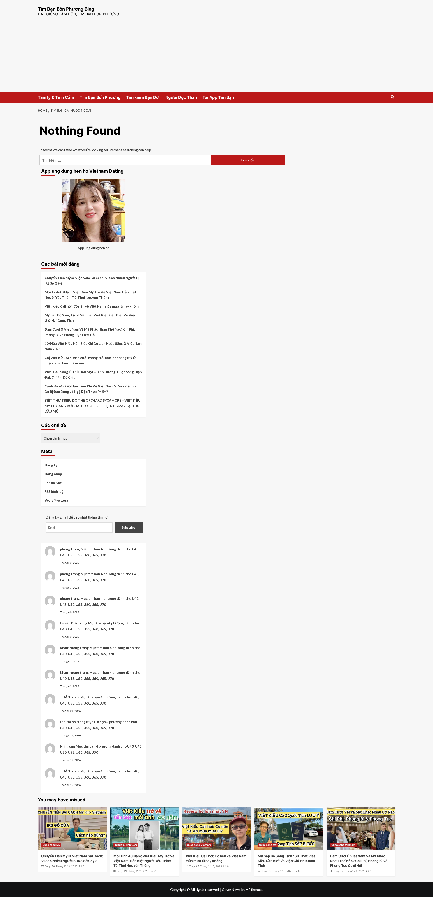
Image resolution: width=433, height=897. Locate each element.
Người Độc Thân (181, 97)
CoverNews (231, 889)
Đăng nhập (53, 474)
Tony (48, 866)
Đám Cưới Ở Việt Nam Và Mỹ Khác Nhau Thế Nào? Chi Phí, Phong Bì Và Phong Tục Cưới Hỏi (90, 332)
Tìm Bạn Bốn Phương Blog (66, 9)
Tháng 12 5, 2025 (282, 871)
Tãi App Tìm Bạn (218, 97)
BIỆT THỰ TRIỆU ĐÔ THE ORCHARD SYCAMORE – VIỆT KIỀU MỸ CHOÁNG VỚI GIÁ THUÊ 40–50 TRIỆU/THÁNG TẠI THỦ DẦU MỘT (93, 405)
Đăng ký (51, 465)
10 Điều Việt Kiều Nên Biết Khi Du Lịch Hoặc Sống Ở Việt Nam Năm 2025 (93, 346)
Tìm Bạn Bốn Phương (100, 97)
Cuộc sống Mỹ (51, 844)
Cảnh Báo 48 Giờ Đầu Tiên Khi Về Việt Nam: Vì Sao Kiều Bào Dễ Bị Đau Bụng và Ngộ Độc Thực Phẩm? (91, 389)
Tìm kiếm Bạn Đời (143, 97)
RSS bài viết (54, 483)
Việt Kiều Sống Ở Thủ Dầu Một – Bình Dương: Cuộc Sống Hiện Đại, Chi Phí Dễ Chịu (93, 374)
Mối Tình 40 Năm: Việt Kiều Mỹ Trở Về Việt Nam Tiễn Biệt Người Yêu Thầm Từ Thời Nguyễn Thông (90, 294)
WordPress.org (56, 500)
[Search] (392, 97)
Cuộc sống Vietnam (199, 844)
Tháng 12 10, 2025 (211, 866)
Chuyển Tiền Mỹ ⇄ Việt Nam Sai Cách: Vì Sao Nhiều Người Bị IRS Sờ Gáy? (92, 280)
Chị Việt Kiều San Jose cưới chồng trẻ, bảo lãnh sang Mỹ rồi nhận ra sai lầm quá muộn (91, 360)
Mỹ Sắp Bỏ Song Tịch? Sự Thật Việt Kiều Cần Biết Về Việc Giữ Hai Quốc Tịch (90, 317)
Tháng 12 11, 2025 (138, 871)
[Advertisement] (216, 57)
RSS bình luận (55, 491)
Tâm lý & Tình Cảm (56, 97)
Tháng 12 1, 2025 (354, 871)
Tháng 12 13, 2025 (67, 866)
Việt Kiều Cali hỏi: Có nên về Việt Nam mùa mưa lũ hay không (92, 306)
